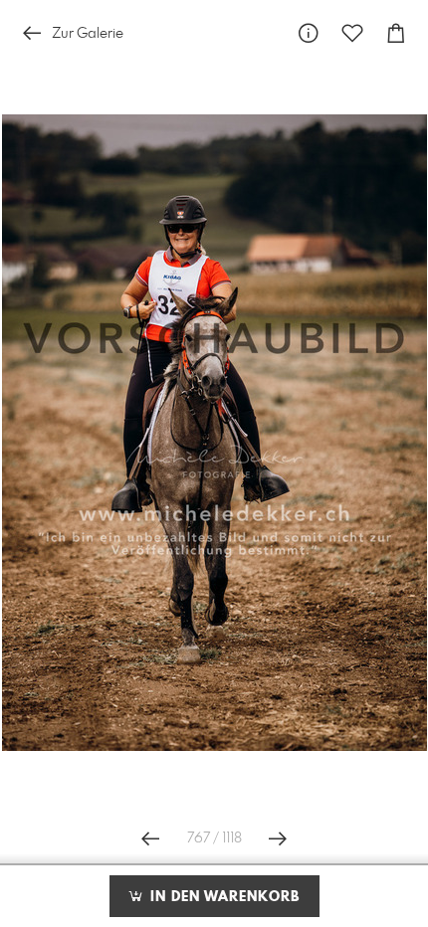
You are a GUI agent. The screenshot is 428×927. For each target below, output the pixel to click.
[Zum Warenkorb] (396, 33)
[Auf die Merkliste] (352, 33)
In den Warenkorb (222, 897)
